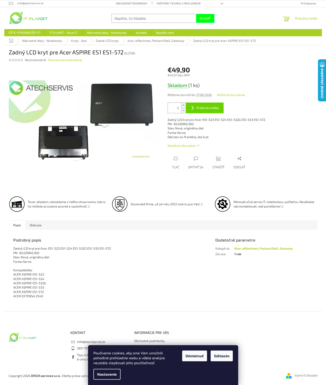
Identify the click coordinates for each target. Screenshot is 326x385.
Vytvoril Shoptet (306, 375)
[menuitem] (24, 32)
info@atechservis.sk (91, 342)
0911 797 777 (85, 348)
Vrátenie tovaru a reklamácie (178, 3)
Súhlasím (221, 356)
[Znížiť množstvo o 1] (183, 110)
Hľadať (205, 18)
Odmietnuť (195, 356)
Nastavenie (107, 374)
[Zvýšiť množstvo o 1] (183, 105)
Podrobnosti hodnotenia (65, 60)
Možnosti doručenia (231, 95)
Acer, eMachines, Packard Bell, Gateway (263, 248)
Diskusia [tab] (35, 225)
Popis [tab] (17, 225)
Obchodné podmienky (131, 3)
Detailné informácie (181, 146)
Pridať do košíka (207, 108)
